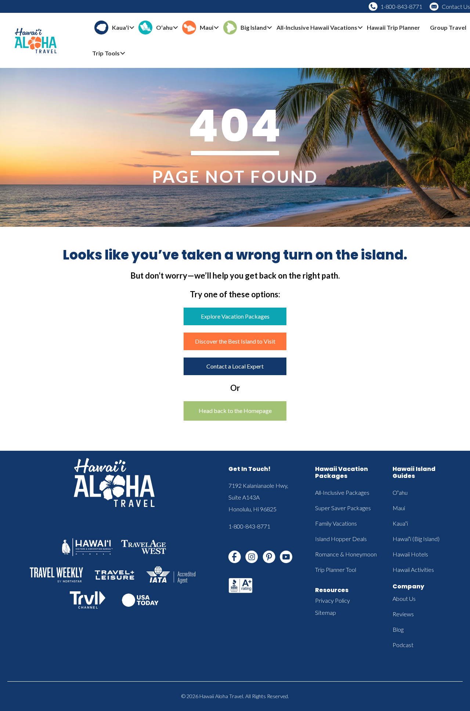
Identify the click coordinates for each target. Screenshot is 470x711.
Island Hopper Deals (341, 538)
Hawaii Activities (413, 569)
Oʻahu (400, 492)
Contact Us (456, 6)
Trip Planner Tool (335, 569)
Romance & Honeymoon (346, 554)
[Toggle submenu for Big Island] (269, 27)
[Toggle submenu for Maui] (216, 27)
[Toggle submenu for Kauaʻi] (131, 27)
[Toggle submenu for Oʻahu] (175, 27)
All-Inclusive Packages (342, 492)
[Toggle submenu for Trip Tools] (122, 53)
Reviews (403, 613)
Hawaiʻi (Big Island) (416, 538)
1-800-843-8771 (401, 6)
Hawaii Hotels (410, 554)
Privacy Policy (332, 600)
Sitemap (325, 612)
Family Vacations (336, 523)
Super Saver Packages (343, 507)
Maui (399, 507)
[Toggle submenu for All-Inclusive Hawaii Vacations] (360, 27)
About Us (404, 598)
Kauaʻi (400, 523)
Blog (398, 629)
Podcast (403, 644)
